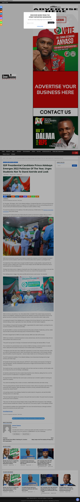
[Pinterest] (1, 16)
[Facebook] (1, 7)
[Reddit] (1, 11)
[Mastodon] (1, 18)
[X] (1, 9)
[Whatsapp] (1, 22)
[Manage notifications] (78, 500)
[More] (1, 25)
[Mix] (1, 20)
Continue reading (40, 26)
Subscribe (51, 23)
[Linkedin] (1, 14)
